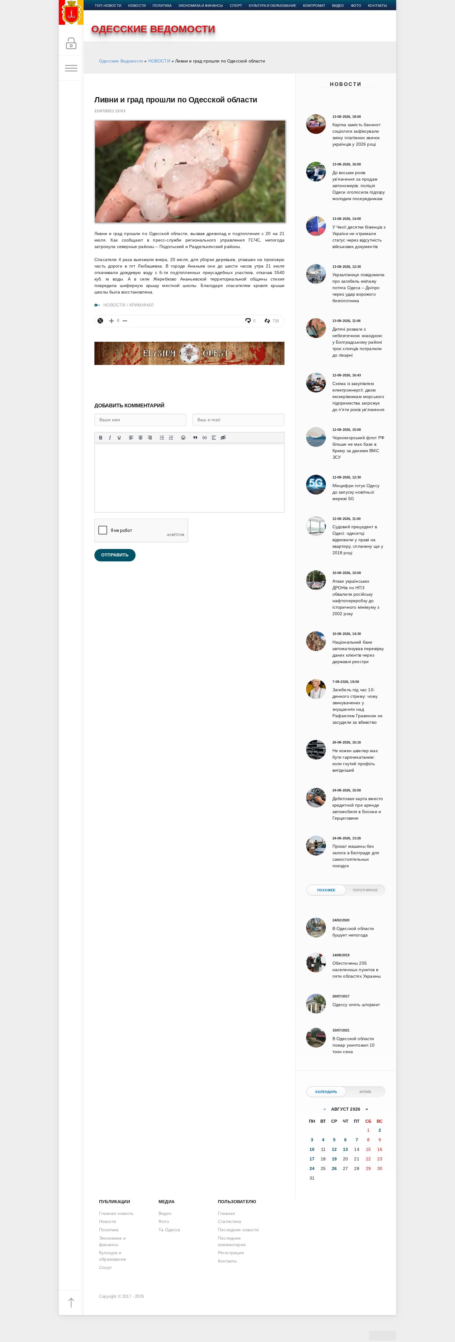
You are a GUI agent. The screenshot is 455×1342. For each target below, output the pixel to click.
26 (334, 1168)
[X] (100, 321)
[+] (111, 320)
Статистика (229, 1221)
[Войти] (71, 43)
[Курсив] (110, 437)
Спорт (236, 5)
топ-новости (108, 5)
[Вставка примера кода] (204, 437)
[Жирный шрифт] (100, 437)
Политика (162, 5)
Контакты (377, 5)
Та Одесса (169, 1229)
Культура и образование (272, 5)
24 (312, 1168)
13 (345, 1149)
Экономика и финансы (200, 5)
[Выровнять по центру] (140, 437)
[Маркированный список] (162, 437)
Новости (346, 84)
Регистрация (231, 1252)
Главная (226, 1213)
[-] (124, 320)
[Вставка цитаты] (195, 437)
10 (312, 1149)
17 (312, 1158)
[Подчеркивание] (119, 437)
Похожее (326, 890)
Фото (356, 5)
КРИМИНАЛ (141, 304)
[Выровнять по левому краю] (131, 437)
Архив (365, 1092)
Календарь (326, 1092)
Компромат (314, 5)
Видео (338, 5)
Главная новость (116, 1213)
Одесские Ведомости (121, 60)
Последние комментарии (232, 1241)
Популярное (365, 890)
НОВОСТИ (159, 60)
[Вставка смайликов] (183, 437)
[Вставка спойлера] (214, 437)
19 (334, 1158)
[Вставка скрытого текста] (223, 437)
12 (334, 1149)
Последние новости (238, 1229)
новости (137, 5)
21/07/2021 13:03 (109, 111)
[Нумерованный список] (171, 437)
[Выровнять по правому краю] (149, 437)
